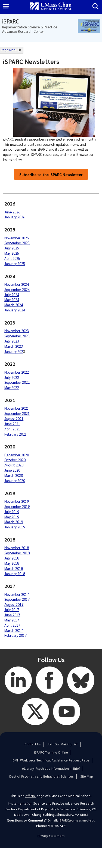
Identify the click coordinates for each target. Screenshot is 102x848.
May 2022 (11, 387)
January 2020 (14, 480)
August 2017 (13, 604)
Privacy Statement (51, 836)
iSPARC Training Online (51, 752)
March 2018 (13, 568)
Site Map (86, 776)
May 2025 (11, 253)
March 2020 (13, 475)
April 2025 (12, 258)
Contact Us (32, 744)
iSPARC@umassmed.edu (77, 820)
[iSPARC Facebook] (49, 695)
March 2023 (13, 346)
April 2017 (12, 625)
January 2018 (14, 573)
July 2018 (11, 558)
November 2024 (16, 284)
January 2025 (14, 263)
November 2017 (17, 594)
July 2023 (11, 341)
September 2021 (17, 413)
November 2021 (16, 408)
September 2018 (17, 553)
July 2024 (11, 294)
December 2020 (16, 455)
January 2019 (14, 527)
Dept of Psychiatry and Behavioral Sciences (41, 776)
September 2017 (17, 599)
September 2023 (17, 336)
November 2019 (16, 501)
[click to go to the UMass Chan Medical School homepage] (50, 6)
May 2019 (11, 516)
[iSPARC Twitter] (35, 726)
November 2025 (16, 238)
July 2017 (11, 609)
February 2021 (15, 434)
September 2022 (17, 382)
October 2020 (15, 459)
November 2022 (16, 372)
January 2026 (14, 217)
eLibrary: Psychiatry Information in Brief (51, 768)
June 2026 (12, 212)
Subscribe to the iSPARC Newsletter (51, 174)
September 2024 (17, 289)
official (30, 796)
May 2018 (11, 563)
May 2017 (11, 620)
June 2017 (12, 614)
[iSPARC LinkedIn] (18, 695)
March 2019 (13, 521)
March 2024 (13, 304)
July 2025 (11, 248)
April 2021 (12, 429)
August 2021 (13, 418)
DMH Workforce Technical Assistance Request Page (51, 760)
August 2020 (13, 465)
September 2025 (17, 242)
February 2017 (15, 635)
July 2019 (11, 511)
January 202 (13, 351)
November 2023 (16, 330)
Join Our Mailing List (62, 744)
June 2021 (12, 423)
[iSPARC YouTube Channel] (66, 726)
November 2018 (16, 547)
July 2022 (11, 377)
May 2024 (11, 299)
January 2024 (14, 310)
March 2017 (13, 630)
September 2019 (17, 506)
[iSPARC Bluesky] (80, 695)
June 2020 (12, 470)
